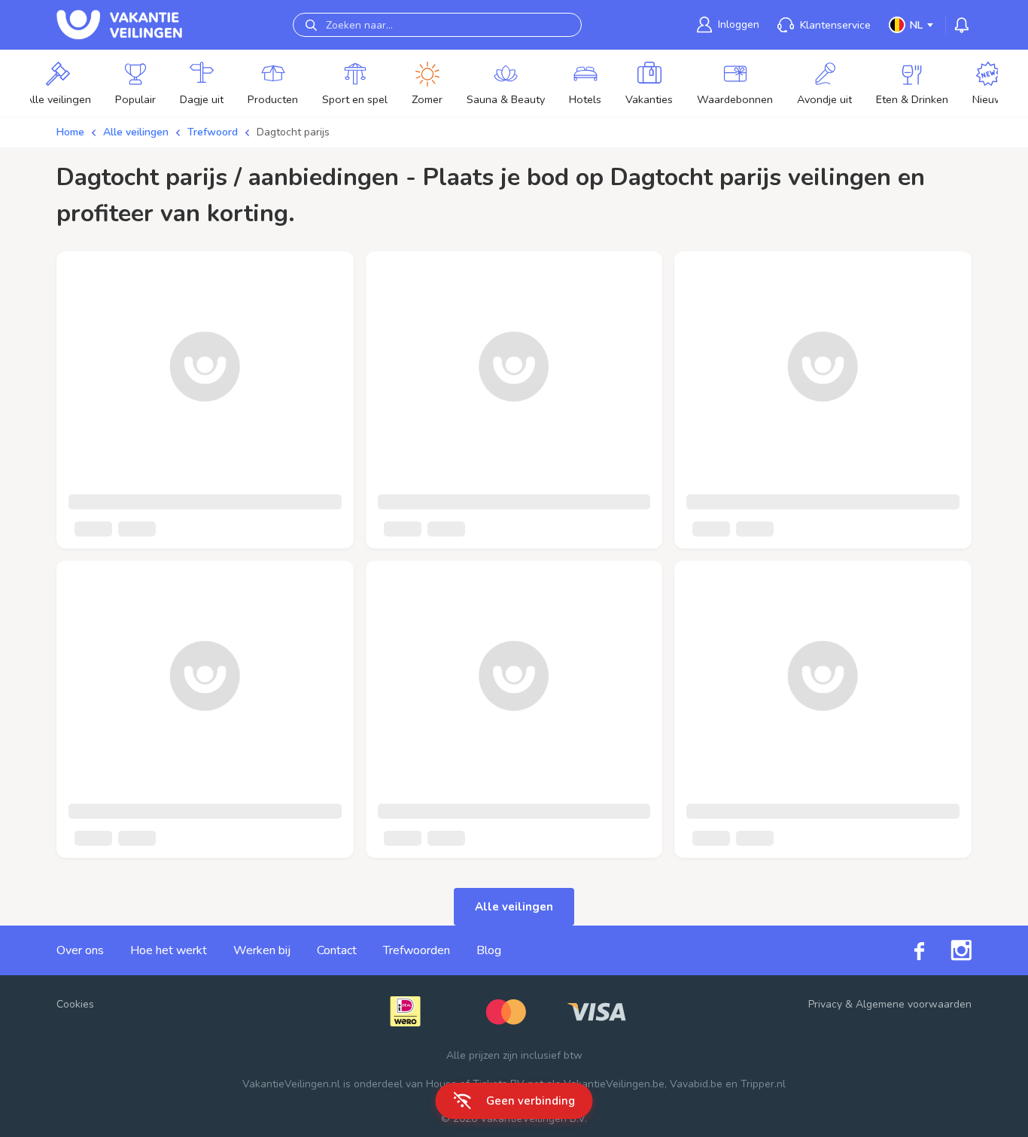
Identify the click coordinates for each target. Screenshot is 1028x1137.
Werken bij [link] (261, 950)
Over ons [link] (80, 950)
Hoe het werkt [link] (168, 950)
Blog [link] (488, 950)
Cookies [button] (75, 1004)
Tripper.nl (763, 1084)
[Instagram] (948, 950)
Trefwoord (212, 132)
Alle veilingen (136, 132)
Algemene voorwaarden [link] (914, 1004)
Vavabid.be (696, 1084)
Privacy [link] (825, 1004)
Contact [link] (337, 950)
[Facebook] (906, 950)
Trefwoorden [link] (416, 950)
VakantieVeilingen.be (614, 1084)
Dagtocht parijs (293, 132)
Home (70, 132)
